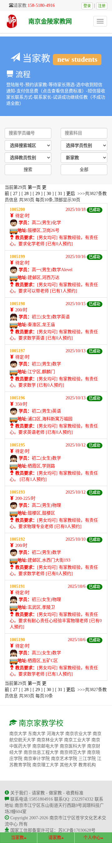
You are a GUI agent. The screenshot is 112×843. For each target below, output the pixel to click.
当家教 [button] (17, 837)
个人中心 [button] (92, 837)
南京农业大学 (78, 733)
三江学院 (87, 758)
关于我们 (19, 793)
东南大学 (36, 733)
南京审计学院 (37, 758)
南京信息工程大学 (41, 752)
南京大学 (18, 733)
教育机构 (87, 765)
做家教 (55, 793)
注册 (101, 6)
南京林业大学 (50, 740)
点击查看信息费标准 (62, 91)
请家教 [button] (54, 837)
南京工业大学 (77, 740)
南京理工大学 (45, 765)
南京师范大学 (73, 752)
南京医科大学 (73, 746)
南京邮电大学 (45, 746)
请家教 (38, 793)
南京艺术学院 (64, 758)
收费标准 (74, 793)
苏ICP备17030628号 (77, 830)
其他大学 (68, 765)
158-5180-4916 (41, 5)
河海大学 (55, 733)
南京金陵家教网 (50, 21)
